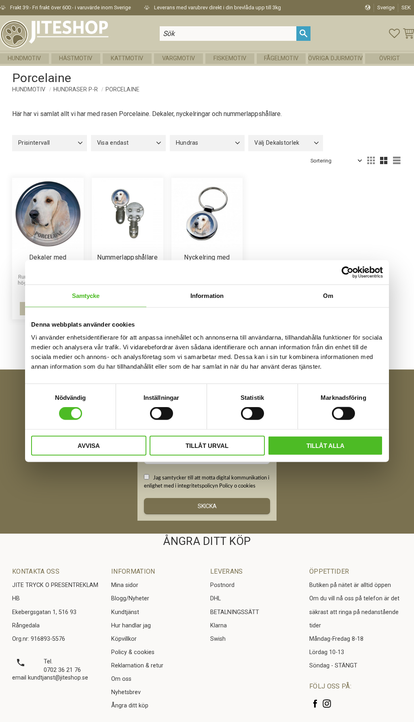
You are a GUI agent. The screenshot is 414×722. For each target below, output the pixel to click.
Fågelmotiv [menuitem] (281, 58)
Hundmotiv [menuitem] (24, 58)
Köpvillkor (124, 638)
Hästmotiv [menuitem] (75, 58)
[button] (394, 33)
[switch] (161, 413)
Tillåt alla (325, 445)
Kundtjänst (125, 612)
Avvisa (89, 445)
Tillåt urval (207, 445)
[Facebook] (315, 703)
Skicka (207, 506)
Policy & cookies (132, 652)
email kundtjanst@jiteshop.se (50, 677)
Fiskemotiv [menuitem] (229, 58)
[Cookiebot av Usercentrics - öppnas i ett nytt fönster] (347, 272)
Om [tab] (328, 295)
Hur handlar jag (131, 625)
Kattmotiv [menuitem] (127, 58)
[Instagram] (327, 703)
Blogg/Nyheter (130, 598)
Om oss (121, 679)
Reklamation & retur (137, 665)
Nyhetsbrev (126, 692)
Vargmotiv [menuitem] (178, 58)
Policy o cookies (237, 485)
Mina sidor (124, 585)
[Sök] (303, 33)
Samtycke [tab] (86, 295)
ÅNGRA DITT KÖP (207, 541)
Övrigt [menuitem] (389, 58)
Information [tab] (207, 295)
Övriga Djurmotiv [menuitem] (335, 58)
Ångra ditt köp (129, 705)
